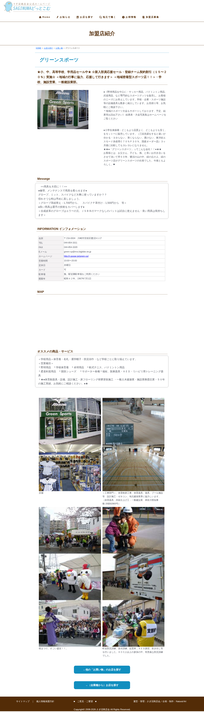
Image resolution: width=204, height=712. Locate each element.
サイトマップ (23, 701)
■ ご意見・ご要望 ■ (85, 701)
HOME (38, 48)
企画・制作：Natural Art (174, 701)
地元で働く (109, 17)
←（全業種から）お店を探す (102, 685)
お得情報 (130, 17)
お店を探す (86, 17)
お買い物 (59, 48)
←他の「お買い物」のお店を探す (102, 669)
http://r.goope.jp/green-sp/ (76, 256)
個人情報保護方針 (45, 701)
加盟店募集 (152, 17)
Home (45, 17)
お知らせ (64, 17)
